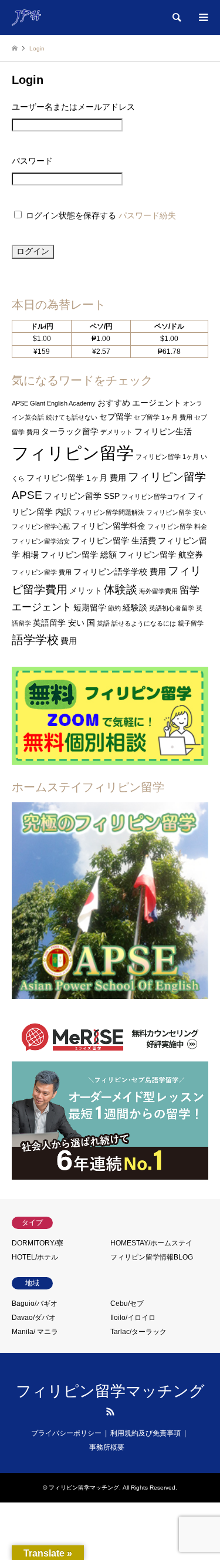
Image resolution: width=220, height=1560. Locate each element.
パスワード (32, 161)
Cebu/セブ (127, 1303)
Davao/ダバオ (34, 1317)
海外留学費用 (158, 591)
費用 (68, 641)
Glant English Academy (63, 403)
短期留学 (89, 607)
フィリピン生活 (163, 431)
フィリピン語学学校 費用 (119, 571)
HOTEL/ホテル (35, 1257)
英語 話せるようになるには (136, 623)
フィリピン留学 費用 (42, 572)
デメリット (116, 431)
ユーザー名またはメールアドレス (73, 107)
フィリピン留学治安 (41, 541)
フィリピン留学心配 (41, 526)
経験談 (135, 607)
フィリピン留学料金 (108, 526)
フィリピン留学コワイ (153, 496)
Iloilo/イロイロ (132, 1317)
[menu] (202, 17)
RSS (110, 1411)
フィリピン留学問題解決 (108, 512)
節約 (114, 608)
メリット (85, 590)
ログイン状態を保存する (71, 215)
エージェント (156, 402)
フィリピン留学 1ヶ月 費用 (76, 477)
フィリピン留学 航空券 (161, 554)
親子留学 (191, 623)
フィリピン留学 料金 (177, 526)
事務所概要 (106, 1447)
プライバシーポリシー (66, 1433)
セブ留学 (115, 416)
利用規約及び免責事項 (145, 1433)
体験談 (120, 589)
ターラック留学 (70, 431)
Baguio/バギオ (34, 1303)
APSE (20, 403)
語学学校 (35, 639)
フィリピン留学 (73, 452)
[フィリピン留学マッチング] (26, 17)
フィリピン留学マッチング (110, 1391)
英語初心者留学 (171, 608)
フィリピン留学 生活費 (114, 540)
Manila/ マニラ (35, 1332)
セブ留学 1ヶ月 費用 (163, 417)
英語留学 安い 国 (64, 622)
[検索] (176, 17)
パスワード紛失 (147, 215)
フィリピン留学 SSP (82, 496)
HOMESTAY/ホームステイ (151, 1243)
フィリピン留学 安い (176, 512)
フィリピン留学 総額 (78, 554)
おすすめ (113, 402)
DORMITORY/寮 (37, 1243)
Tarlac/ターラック (138, 1332)
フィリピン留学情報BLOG (151, 1257)
